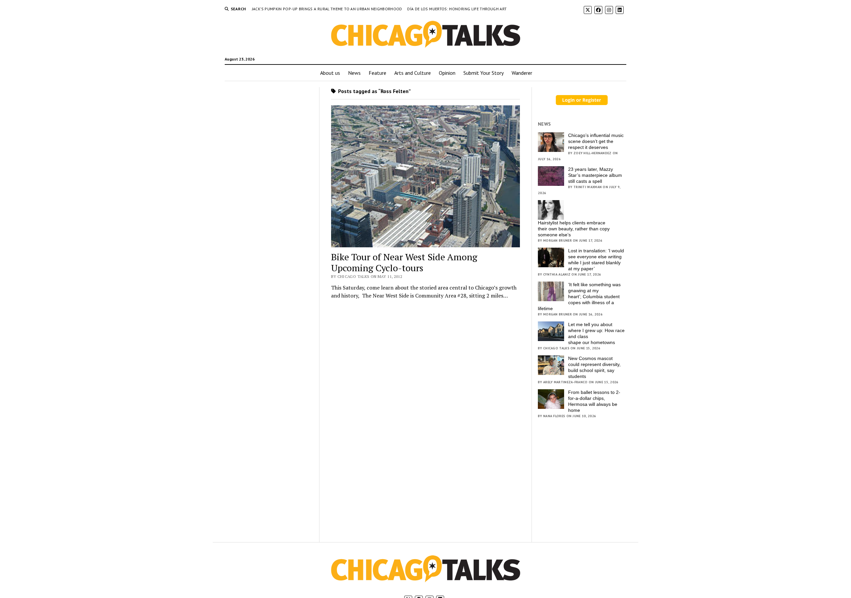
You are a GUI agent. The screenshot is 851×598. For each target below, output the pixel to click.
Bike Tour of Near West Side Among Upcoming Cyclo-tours (404, 262)
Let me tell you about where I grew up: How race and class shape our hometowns (596, 333)
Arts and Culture (412, 72)
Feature (377, 72)
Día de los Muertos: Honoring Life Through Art (457, 8)
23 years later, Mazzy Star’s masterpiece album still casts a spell (595, 175)
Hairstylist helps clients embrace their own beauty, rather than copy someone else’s (574, 228)
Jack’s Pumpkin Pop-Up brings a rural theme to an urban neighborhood (327, 8)
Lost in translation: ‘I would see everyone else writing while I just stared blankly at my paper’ (596, 259)
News (354, 72)
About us (330, 72)
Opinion (447, 72)
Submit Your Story (483, 72)
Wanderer (522, 72)
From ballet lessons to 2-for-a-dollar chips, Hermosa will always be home (594, 401)
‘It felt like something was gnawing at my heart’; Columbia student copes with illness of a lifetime (579, 296)
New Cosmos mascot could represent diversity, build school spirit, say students (594, 367)
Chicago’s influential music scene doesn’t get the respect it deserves (596, 141)
